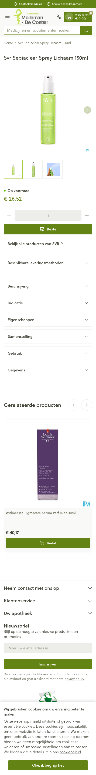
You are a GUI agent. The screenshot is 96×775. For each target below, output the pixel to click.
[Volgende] (87, 110)
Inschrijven (48, 664)
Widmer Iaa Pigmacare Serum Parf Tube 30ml (41, 513)
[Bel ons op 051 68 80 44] (59, 16)
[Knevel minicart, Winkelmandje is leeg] (69, 17)
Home (8, 43)
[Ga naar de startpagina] (34, 17)
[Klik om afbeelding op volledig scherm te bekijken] (48, 110)
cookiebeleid (70, 751)
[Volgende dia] (86, 405)
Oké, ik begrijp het (48, 765)
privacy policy (74, 678)
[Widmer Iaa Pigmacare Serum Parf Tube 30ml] (48, 464)
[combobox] (42, 30)
